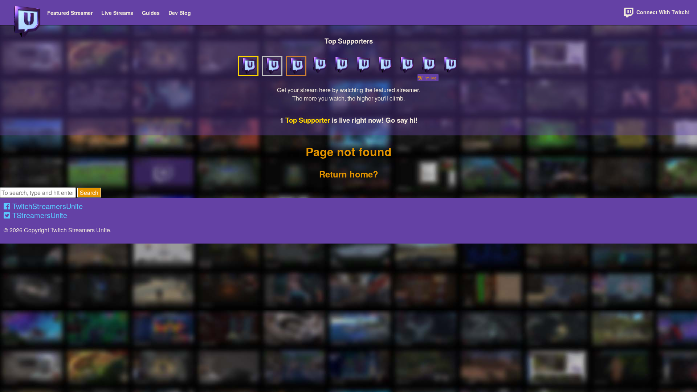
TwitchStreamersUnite (46, 206)
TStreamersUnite (38, 215)
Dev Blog (179, 12)
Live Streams (117, 12)
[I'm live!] (428, 65)
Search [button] (89, 192)
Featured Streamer (70, 12)
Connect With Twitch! (662, 12)
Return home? (348, 174)
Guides (151, 12)
